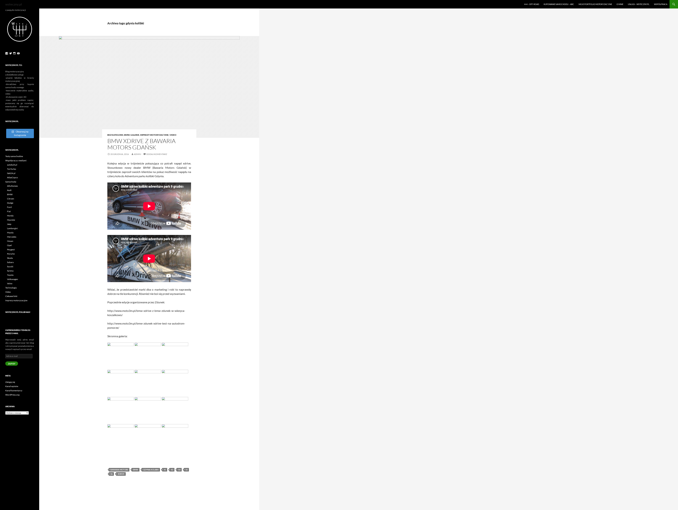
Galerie (134, 135)
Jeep (9, 224)
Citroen (10, 198)
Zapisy (11, 363)
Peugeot (11, 249)
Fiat (9, 211)
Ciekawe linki (11, 296)
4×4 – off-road (531, 4)
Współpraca (660, 4)
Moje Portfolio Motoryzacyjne (595, 4)
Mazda (10, 232)
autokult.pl (12, 164)
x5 (186, 469)
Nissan (10, 241)
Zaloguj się (10, 382)
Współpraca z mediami (15, 160)
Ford (9, 207)
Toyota (10, 275)
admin (137, 154)
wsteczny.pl (13, 4)
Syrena (10, 270)
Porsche (11, 253)
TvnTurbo (11, 169)
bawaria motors (119, 469)
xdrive (121, 474)
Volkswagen (12, 279)
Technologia (11, 287)
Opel (9, 245)
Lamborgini (12, 228)
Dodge (10, 203)
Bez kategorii (115, 135)
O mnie (620, 4)
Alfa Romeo (12, 186)
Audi (9, 190)
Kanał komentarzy (13, 390)
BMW (127, 135)
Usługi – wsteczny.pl (638, 4)
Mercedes (11, 236)
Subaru (10, 262)
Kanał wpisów (11, 386)
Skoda (10, 258)
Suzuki (10, 266)
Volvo (9, 283)
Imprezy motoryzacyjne (154, 135)
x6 (111, 474)
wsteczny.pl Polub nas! (17, 312)
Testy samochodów (14, 156)
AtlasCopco (12, 177)
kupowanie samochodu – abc (559, 4)
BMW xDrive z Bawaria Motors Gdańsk (141, 144)
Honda (10, 215)
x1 (165, 469)
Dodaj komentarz (156, 154)
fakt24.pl (11, 173)
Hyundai (11, 220)
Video (173, 135)
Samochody (10, 181)
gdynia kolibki (151, 469)
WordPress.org (12, 394)
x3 (172, 469)
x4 (179, 469)
